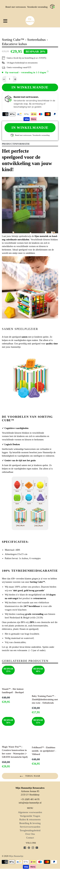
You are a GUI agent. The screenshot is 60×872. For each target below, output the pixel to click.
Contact (30, 837)
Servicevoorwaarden (30, 826)
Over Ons (30, 834)
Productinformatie (16, 144)
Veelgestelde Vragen (30, 816)
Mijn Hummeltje (16, 856)
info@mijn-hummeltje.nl (30, 803)
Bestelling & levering (30, 823)
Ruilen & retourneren (30, 819)
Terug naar (32, 776)
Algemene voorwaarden (30, 812)
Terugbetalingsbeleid (30, 830)
